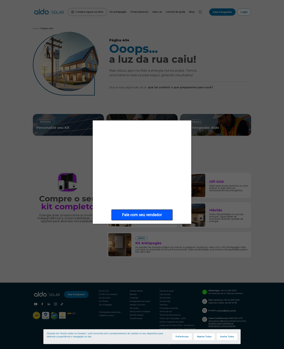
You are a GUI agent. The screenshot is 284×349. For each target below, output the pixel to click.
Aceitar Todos (227, 336)
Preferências (182, 336)
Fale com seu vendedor (142, 215)
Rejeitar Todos (204, 336)
